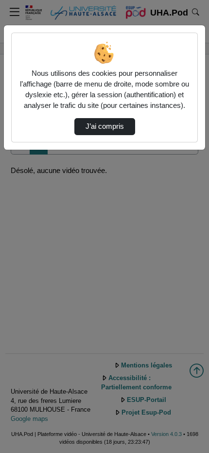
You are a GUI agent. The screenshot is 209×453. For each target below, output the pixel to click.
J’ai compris (105, 126)
